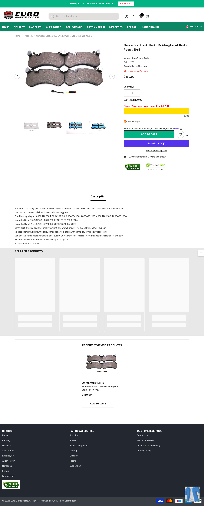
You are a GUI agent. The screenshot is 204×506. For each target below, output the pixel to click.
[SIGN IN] (126, 16)
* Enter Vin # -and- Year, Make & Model (145, 106)
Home (17, 36)
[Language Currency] (147, 16)
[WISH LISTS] (133, 16)
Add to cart (149, 134)
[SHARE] (186, 135)
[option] (65, 76)
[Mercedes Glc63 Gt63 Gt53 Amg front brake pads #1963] (102, 365)
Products (28, 36)
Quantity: (129, 87)
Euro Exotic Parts (140, 58)
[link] (180, 134)
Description (98, 196)
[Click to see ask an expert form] (192, 494)
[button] (17, 76)
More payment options (156, 150)
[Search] (84, 16)
